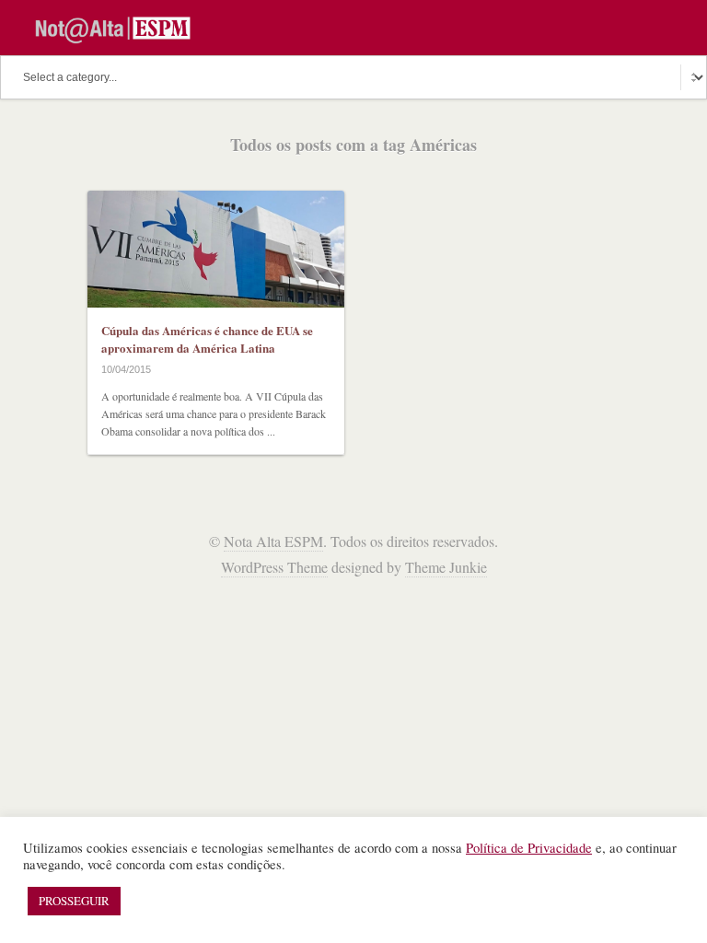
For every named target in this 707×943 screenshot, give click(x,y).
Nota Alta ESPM (273, 541)
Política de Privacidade (529, 847)
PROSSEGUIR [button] (74, 900)
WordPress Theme (274, 566)
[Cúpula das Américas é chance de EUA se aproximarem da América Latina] (215, 249)
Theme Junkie (446, 566)
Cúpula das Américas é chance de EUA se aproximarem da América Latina (207, 338)
